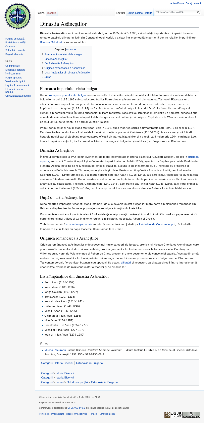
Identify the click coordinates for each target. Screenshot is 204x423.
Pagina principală (15, 38)
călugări (126, 262)
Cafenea (10, 46)
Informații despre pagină (14, 90)
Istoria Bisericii (64, 363)
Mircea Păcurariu (55, 350)
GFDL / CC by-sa (76, 408)
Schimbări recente (15, 50)
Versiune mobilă (107, 414)
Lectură (120, 12)
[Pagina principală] (17, 16)
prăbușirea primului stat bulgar (67, 95)
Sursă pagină (135, 12)
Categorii (47, 363)
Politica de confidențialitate (51, 414)
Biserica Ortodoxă (51, 42)
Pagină (40, 12)
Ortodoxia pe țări (77, 382)
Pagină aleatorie (14, 54)
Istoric (148, 12)
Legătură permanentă (17, 85)
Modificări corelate (15, 69)
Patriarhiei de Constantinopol (157, 224)
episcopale (85, 224)
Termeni (93, 414)
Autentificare (177, 3)
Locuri (60, 382)
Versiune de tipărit (15, 81)
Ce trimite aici (12, 65)
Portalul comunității (15, 42)
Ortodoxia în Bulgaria (89, 363)
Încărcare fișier (13, 73)
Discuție (51, 12)
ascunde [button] (71, 49)
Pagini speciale (13, 77)
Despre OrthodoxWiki (76, 414)
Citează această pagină (18, 95)
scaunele (72, 224)
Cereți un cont (193, 3)
